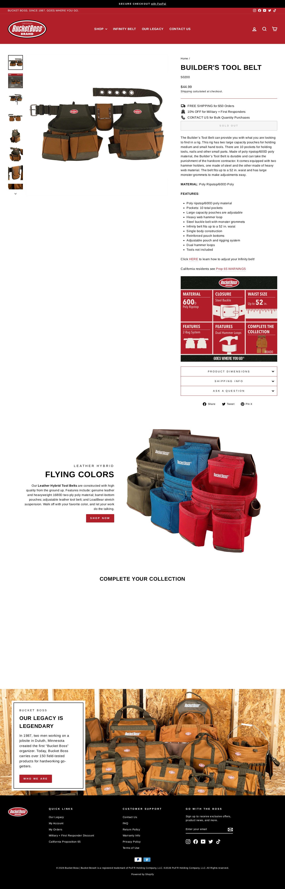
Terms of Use (131, 847)
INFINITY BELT (124, 29)
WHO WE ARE (35, 778)
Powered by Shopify (142, 874)
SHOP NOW (100, 518)
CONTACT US (180, 29)
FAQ (125, 823)
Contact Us (130, 817)
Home (184, 58)
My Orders (55, 829)
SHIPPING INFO (229, 381)
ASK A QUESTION (229, 390)
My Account (56, 823)
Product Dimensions (229, 371)
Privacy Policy (132, 841)
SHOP (99, 29)
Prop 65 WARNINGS (231, 268)
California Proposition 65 (65, 841)
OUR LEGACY (153, 29)
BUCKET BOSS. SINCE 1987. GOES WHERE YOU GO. (43, 10)
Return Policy (131, 829)
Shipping (186, 91)
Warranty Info (131, 835)
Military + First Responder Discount (71, 835)
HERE (193, 259)
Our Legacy (56, 817)
